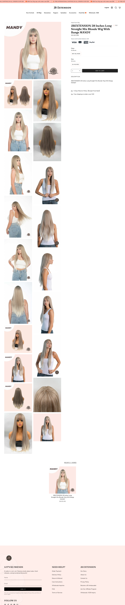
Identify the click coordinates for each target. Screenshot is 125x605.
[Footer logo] (9, 558)
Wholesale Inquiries (58, 585)
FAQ (53, 589)
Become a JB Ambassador (88, 585)
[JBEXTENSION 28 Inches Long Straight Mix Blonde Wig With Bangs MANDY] (62, 480)
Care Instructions (57, 582)
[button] (116, 7)
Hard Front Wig (75, 22)
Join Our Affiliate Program (88, 589)
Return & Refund (57, 578)
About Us (83, 575)
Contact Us (84, 578)
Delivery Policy (56, 575)
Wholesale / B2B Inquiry (88, 593)
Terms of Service (57, 593)
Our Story (83, 571)
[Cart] (120, 7)
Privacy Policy (31, 593)
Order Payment (56, 571)
